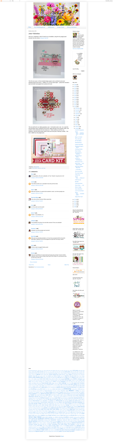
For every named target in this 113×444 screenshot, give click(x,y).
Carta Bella (60, 380)
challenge (47, 381)
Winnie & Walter (41, 429)
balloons (41, 376)
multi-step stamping (77, 402)
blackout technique (47, 377)
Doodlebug (33, 389)
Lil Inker (44, 399)
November (77, 110)
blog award (55, 377)
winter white (50, 429)
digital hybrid (44, 387)
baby (39, 376)
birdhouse (31, 377)
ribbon (80, 412)
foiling (77, 390)
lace (44, 398)
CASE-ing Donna (78, 183)
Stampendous (41, 419)
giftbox (80, 392)
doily (81, 387)
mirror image (82, 400)
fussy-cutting (49, 392)
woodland (78, 429)
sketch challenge (48, 417)
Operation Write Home (61, 405)
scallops (42, 413)
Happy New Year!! (79, 196)
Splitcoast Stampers (65, 418)
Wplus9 (37, 431)
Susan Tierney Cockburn (41, 422)
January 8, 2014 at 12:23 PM (37, 259)
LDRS (30, 399)
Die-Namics (39, 387)
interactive (56, 396)
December (77, 108)
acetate (80, 373)
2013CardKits (75, 370)
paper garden (51, 406)
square (78, 418)
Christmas (63, 381)
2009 (75, 206)
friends (83, 390)
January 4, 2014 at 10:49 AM (37, 177)
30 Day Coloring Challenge (62, 373)
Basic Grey (45, 376)
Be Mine (77, 181)
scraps (80, 413)
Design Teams (60, 27)
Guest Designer (67, 393)
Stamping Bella (47, 419)
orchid (71, 405)
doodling (38, 389)
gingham (34, 393)
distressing (73, 387)
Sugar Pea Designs (73, 421)
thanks (49, 424)
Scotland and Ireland (51, 413)
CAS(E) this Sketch (75, 380)
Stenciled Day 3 (78, 142)
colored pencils (40, 384)
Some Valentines (78, 188)
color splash (74, 383)
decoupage (66, 385)
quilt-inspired (51, 412)
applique (67, 374)
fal (77, 389)
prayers (56, 410)
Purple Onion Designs (39, 412)
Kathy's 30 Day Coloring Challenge (76, 396)
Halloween (82, 393)
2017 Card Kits (61, 371)
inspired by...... (50, 396)
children (54, 381)
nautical (60, 403)
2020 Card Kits (79, 371)
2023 (75, 90)
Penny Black (71, 408)
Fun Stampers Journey (38, 392)
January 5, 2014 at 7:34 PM (37, 241)
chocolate (58, 381)
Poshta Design (45, 410)
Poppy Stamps (39, 410)
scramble (56, 413)
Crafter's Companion (32, 385)
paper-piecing (81, 406)
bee (61, 376)
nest (73, 403)
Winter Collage (78, 187)
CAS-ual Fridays (67, 380)
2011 (75, 203)
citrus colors (77, 381)
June (76, 119)
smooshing (60, 417)
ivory (59, 396)
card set (40, 380)
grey (62, 393)
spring (75, 418)
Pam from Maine (34, 197)
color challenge (62, 383)
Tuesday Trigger (55, 425)
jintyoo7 (33, 212)
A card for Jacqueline (79, 130)
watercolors (78, 427)
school (46, 413)
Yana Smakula (48, 431)
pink (42, 409)
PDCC (60, 407)
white (61, 428)
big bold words (73, 376)
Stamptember (53, 419)
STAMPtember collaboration (62, 419)
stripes (59, 421)
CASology (40, 381)
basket (49, 376)
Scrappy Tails (75, 413)
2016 (75, 102)
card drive (33, 380)
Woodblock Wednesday (65, 429)
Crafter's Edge (38, 385)
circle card (68, 381)
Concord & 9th (50, 384)
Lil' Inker (48, 399)
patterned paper (55, 408)
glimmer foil (44, 393)
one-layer (46, 405)
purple (34, 412)
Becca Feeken (57, 376)
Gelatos (68, 392)
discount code (49, 387)
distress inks (60, 387)
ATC (79, 374)
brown (41, 378)
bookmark (80, 377)
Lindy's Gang (63, 399)
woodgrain (72, 429)
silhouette (72, 415)
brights (35, 378)
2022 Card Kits (35, 373)
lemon (32, 399)
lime (60, 399)
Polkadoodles (31, 410)
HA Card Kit (73, 393)
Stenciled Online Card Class (78, 419)
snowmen (71, 417)
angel (45, 374)
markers (41, 400)
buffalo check (57, 378)
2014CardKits (34, 168)
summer (79, 421)
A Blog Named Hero (75, 373)
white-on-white (70, 428)
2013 (75, 199)
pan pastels (41, 406)
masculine (45, 400)
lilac (51, 399)
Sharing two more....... (79, 161)
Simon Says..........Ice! (79, 185)
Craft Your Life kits (80, 384)
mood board (56, 402)
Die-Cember (31, 387)
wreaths (44, 431)
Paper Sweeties (74, 406)
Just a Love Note (78, 171)
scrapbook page (61, 413)
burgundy (62, 378)
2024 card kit (46, 373)
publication (31, 412)
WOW (34, 431)
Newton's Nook (32, 405)
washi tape (43, 168)
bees (63, 376)
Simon (78, 415)
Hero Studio (53, 395)
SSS (80, 418)
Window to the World (32, 429)
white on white (65, 428)
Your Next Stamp (65, 431)
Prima (79, 410)
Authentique (82, 374)
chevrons (50, 381)
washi (65, 427)
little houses (68, 399)
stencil (71, 419)
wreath (41, 431)
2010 (75, 204)
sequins (43, 415)
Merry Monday (65, 400)
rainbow (60, 412)
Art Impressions (75, 374)
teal (83, 422)
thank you (46, 424)
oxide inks (37, 406)
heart (29, 395)
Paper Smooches (67, 406)
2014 (75, 106)
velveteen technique (32, 427)
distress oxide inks (67, 387)
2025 (75, 86)
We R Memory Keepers (34, 428)
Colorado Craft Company (33, 384)
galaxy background (56, 392)
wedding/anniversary (43, 428)
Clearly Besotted (44, 383)
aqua (70, 374)
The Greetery (71, 424)
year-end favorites (55, 431)
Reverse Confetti (76, 412)
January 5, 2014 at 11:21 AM (37, 216)
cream (43, 385)
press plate (59, 410)
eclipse (51, 389)
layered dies (71, 398)
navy (63, 403)
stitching (35, 421)
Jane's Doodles (63, 396)
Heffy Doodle (37, 395)
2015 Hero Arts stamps (48, 371)
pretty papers (64, 410)
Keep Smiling (78, 150)
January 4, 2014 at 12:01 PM (37, 185)
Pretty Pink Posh (71, 410)
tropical (49, 425)
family (81, 389)
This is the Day (78, 138)
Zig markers (72, 431)
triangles (46, 425)
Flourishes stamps (65, 390)
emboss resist (60, 389)
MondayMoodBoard (37, 402)
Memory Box (59, 400)
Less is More (36, 399)
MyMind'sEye (51, 403)
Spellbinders (41, 418)
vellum (83, 425)
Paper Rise (56, 406)
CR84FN (75, 384)
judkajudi (33, 220)
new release (81, 403)
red (71, 412)
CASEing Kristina (78, 149)
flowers (71, 390)
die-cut (35, 387)
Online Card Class (53, 405)
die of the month (81, 385)
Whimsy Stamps (57, 428)
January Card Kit (44, 38)
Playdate (76, 409)
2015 (75, 104)
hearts (32, 395)
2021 (75, 93)
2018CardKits (67, 371)
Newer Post (31, 264)
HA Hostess (77, 393)
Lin (79, 33)
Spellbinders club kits (49, 418)
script (33, 415)
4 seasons (69, 373)
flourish (46, 390)
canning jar (79, 378)
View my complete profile (78, 48)
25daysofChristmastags (52, 373)
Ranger (63, 412)
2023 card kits (40, 373)
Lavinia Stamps (51, 398)
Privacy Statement (71, 27)
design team (70, 385)
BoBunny (74, 377)
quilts (56, 412)
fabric (76, 389)
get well (71, 392)
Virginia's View (50, 427)
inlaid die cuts (37, 396)
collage (53, 383)
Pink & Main (46, 409)
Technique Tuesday (33, 424)
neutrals (75, 403)
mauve (54, 400)
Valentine (39, 168)
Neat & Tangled (68, 403)
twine (75, 425)
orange (67, 405)
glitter (48, 393)
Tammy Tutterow (56, 422)
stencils (30, 421)
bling (52, 377)
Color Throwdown (81, 383)
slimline (56, 417)
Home (29, 27)
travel (44, 425)
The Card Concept (79, 173)
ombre (43, 405)
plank (74, 409)
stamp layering (34, 419)
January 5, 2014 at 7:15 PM (37, 232)
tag (51, 422)
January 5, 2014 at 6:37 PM (37, 224)
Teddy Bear (39, 424)
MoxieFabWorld (68, 402)
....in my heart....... (78, 169)
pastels (45, 408)
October (77, 111)
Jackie (32, 181)
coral (61, 384)
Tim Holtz (39, 425)
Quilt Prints (46, 412)
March (76, 124)
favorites (38, 390)
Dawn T (33, 189)
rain (57, 412)
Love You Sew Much (79, 190)
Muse (83, 402)
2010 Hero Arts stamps (42, 370)
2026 (75, 84)
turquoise (72, 425)
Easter (44, 389)
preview (76, 410)
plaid (71, 409)
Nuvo (36, 405)
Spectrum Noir (35, 418)
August (76, 115)
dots (41, 389)
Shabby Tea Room (52, 415)
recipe (66, 412)
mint (79, 400)
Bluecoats (69, 377)
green (59, 393)
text (43, 424)
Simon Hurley (81, 415)
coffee (50, 383)
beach (52, 376)
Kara (32, 205)
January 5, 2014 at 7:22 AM (37, 201)
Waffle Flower (56, 427)
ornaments (74, 405)
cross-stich (54, 385)
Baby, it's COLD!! (78, 137)
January (77, 128)
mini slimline (75, 400)
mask (48, 400)
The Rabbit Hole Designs (79, 424)
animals (50, 374)
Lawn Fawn (58, 398)
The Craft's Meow (62, 424)
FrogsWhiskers (31, 392)
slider (53, 417)
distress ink (54, 387)
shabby (46, 415)
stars (69, 419)
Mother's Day (62, 402)
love (72, 399)
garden (61, 392)
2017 (75, 101)
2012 (75, 201)
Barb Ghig (33, 236)
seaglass (35, 415)
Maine (74, 399)
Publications (51, 27)
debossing (62, 385)
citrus (74, 381)
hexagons (58, 395)
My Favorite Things (36, 403)
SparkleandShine (77, 417)
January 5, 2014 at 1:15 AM (37, 193)
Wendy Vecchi (51, 428)
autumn (30, 376)
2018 (75, 99)
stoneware (39, 421)
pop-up (34, 410)
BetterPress (67, 376)
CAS (63, 380)
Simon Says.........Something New (79, 193)
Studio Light (68, 421)
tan (62, 422)
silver (76, 415)
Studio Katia (63, 421)
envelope (73, 389)
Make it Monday (78, 399)
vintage (43, 427)
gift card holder (75, 392)
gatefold (65, 392)
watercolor (73, 427)
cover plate (70, 384)
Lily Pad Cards (55, 399)
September (77, 113)
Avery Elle (35, 376)
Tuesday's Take (62, 425)
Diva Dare (77, 387)
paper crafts (46, 406)
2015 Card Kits (40, 371)
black (41, 377)
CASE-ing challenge (34, 381)
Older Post (66, 264)
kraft (41, 398)
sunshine (34, 422)
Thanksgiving (54, 424)
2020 (75, 95)
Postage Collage (51, 410)
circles (71, 381)
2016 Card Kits (55, 371)
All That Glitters (78, 140)
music (30, 403)
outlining (33, 406)
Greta (32, 245)
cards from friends (46, 380)
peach (63, 407)
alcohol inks (34, 374)
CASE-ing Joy (78, 179)
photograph (30, 409)
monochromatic (44, 402)
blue (66, 377)
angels (47, 374)
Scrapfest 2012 (67, 413)
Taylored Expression (67, 422)
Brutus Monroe (52, 378)
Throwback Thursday (33, 425)
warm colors (62, 427)
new (78, 403)
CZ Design (58, 385)
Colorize (44, 384)
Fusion (44, 392)
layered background (64, 398)
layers (83, 398)
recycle (69, 412)
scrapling (71, 413)
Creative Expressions (48, 385)
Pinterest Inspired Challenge (64, 409)
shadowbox (58, 415)
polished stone (81, 409)
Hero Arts (48, 395)
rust (40, 413)
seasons (39, 415)
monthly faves (50, 402)
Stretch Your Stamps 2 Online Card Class (49, 421)
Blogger (62, 436)
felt (41, 390)
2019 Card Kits (73, 371)
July (76, 117)
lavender (47, 398)
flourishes (50, 390)
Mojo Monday (31, 402)
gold (50, 393)
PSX (81, 410)
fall (79, 389)
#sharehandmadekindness (33, 370)
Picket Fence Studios (37, 409)
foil (75, 390)
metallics (70, 400)
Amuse (42, 374)
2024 (75, 88)
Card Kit (37, 380)
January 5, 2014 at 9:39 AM (37, 208)
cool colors (55, 384)
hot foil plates (75, 395)
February (77, 126)
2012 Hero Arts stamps (59, 370)
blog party (63, 377)
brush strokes (46, 378)
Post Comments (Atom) (39, 267)
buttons (75, 378)
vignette (40, 427)
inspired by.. (45, 396)
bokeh (77, 377)
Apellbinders (63, 374)
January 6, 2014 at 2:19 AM (37, 248)
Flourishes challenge (57, 390)
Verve (37, 427)
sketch (43, 417)
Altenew (38, 374)
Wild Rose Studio (77, 428)
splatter (60, 418)
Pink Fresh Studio (54, 409)
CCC (44, 381)
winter (46, 429)
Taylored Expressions (77, 422)
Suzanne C (33, 228)
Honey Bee (69, 395)
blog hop (59, 377)
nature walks (57, 403)
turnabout (67, 425)
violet (46, 427)
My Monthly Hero (45, 403)
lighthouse (40, 399)
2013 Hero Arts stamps (68, 370)
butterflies (67, 378)
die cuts (75, 385)
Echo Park (47, 389)
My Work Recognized (39, 27)
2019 (75, 97)
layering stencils (78, 398)
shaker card (62, 415)
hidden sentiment (63, 395)
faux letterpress (33, 390)
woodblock (57, 429)
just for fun (68, 396)
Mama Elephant (36, 400)
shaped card (67, 415)
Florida (43, 390)
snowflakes (66, 417)
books (83, 377)
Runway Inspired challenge (34, 413)
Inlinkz (42, 396)
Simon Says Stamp (35, 417)
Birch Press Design (80, 376)
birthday (38, 377)
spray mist (71, 418)
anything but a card (56, 374)
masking (51, 400)
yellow (60, 431)
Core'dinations (65, 384)
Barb (32, 174)
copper (58, 384)
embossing (67, 389)
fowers (80, 390)
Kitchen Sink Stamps (36, 398)
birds (34, 377)
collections (56, 383)
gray (57, 393)
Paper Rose (61, 406)
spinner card (56, 418)
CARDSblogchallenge (53, 380)
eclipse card (54, 389)
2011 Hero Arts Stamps (50, 370)
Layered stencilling (79, 144)
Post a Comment (33, 262)
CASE (80, 380)
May (76, 121)
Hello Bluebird (42, 395)
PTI (83, 410)
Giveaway (38, 393)
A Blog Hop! (77, 174)
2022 (75, 91)
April (76, 122)
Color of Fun (69, 383)
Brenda (32, 253)
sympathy (48, 422)
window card (82, 428)
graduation (54, 393)
